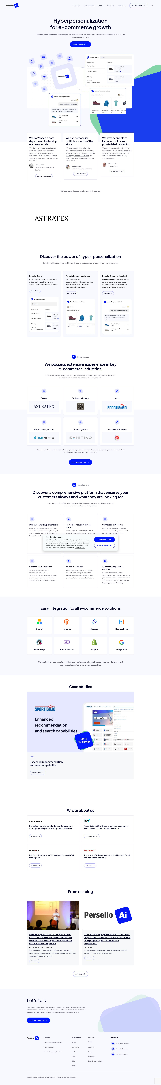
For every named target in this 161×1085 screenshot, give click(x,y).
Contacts (91, 1056)
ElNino (74, 1061)
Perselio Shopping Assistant (53, 1052)
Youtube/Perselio (122, 1054)
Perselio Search (49, 1047)
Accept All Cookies (104, 540)
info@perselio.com (122, 1043)
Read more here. (80, 547)
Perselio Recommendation (52, 1042)
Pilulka (73, 1065)
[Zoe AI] (12, 5)
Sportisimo (75, 1047)
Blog (89, 1052)
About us (91, 1047)
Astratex (74, 1056)
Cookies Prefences (104, 545)
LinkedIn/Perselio (122, 1049)
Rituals (74, 1042)
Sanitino (74, 1052)
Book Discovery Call (95, 1061)
